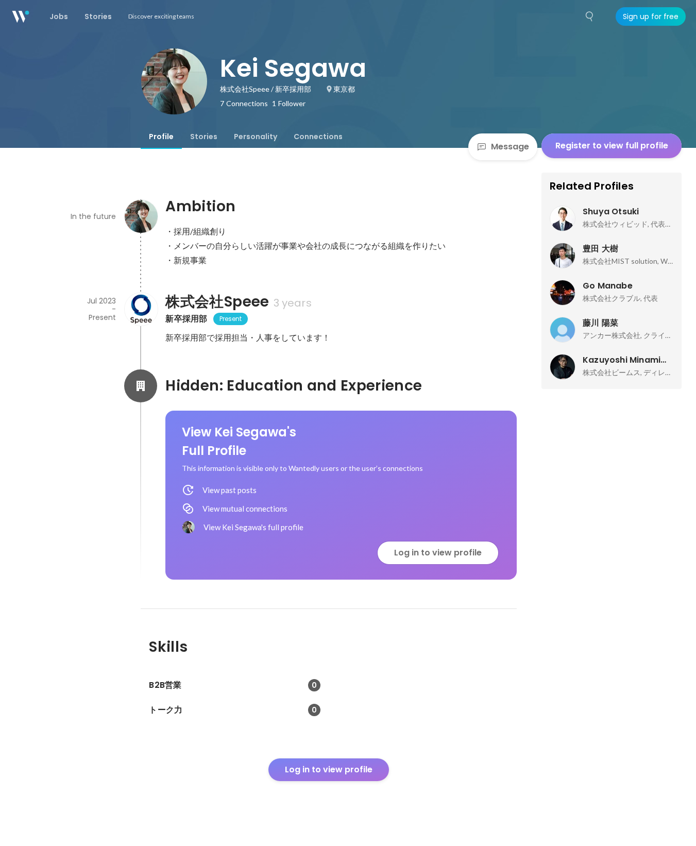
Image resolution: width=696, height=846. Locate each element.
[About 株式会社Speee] (140, 309)
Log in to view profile (438, 553)
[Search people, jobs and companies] (590, 16)
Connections (318, 136)
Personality (255, 136)
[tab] (161, 136)
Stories (203, 136)
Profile (161, 136)
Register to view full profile (611, 145)
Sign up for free (650, 16)
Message (510, 147)
